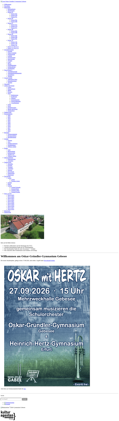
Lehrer (9, 87)
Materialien (7, 7)
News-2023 (11, 198)
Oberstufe (7, 84)
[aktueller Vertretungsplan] (9, 402)
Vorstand (10, 167)
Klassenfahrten (8, 114)
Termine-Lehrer (15, 181)
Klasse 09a (14, 35)
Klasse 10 (10, 40)
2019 (9, 125)
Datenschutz (11, 173)
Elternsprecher (12, 159)
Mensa (9, 64)
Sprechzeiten (11, 59)
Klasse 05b (14, 15)
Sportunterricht (15, 100)
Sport (9, 93)
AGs (9, 142)
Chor (9, 150)
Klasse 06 (10, 18)
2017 (9, 128)
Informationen (11, 9)
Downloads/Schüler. (49, 260)
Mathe (9, 90)
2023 (9, 120)
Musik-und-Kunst (12, 109)
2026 (9, 115)
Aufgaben (10, 161)
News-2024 (11, 197)
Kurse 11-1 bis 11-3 (13, 46)
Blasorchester (11, 151)
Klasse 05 (10, 12)
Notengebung (11, 89)
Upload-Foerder (15, 192)
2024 (9, 118)
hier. (25, 389)
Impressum (11, 175)
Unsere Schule (8, 78)
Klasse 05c (14, 17)
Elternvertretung (8, 157)
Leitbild (10, 56)
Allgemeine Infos (12, 79)
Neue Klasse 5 (8, 70)
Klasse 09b (14, 37)
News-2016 (11, 209)
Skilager (13, 98)
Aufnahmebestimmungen (15, 73)
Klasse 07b (14, 26)
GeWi (9, 104)
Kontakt (10, 51)
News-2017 (11, 207)
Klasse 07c (14, 28)
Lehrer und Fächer (9, 85)
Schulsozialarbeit (12, 134)
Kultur (6, 148)
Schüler (6, 139)
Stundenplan (11, 10)
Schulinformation (9, 49)
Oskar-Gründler (12, 53)
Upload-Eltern (15, 189)
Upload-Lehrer (15, 190)
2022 (9, 121)
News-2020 (11, 203)
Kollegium (14, 96)
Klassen (10, 140)
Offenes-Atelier (12, 146)
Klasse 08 (10, 29)
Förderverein (7, 162)
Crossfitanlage (15, 103)
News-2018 (11, 206)
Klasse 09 (10, 34)
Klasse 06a (14, 20)
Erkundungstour (12, 81)
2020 (9, 123)
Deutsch (10, 92)
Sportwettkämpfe (16, 101)
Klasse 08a (14, 31)
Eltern (9, 184)
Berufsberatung (12, 137)
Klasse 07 (10, 23)
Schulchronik (11, 54)
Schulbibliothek (12, 65)
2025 (9, 117)
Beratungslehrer (12, 136)
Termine (10, 60)
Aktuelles (10, 164)
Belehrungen (14, 95)
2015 (9, 131)
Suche (24, 399)
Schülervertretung (12, 143)
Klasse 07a (14, 24)
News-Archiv (8, 193)
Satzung (10, 170)
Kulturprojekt (11, 153)
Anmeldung (11, 75)
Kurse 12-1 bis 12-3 (13, 48)
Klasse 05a (14, 14)
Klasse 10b (14, 43)
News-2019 (11, 204)
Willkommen (7, 4)
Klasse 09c (14, 39)
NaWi (9, 106)
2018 (9, 126)
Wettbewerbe (7, 112)
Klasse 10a (14, 42)
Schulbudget (11, 68)
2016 (9, 129)
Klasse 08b (14, 32)
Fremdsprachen (12, 107)
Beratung (6, 132)
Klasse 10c (14, 45)
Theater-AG (11, 154)
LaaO (9, 62)
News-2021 (11, 201)
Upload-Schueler (15, 187)
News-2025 (11, 195)
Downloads (11, 171)
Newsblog (7, 6)
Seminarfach (11, 110)
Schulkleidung (12, 145)
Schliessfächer (12, 67)
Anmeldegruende (12, 71)
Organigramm (11, 57)
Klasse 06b (14, 21)
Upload (10, 186)
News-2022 (11, 200)
